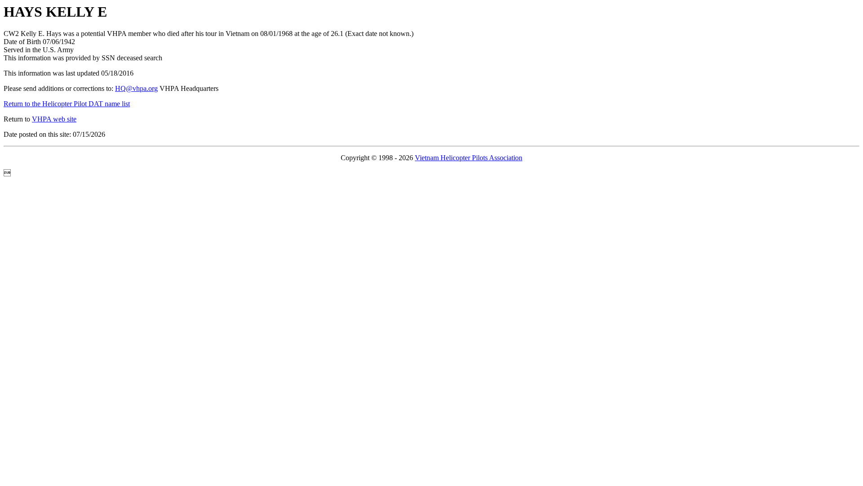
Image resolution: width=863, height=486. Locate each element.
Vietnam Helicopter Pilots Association (468, 158)
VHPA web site (54, 119)
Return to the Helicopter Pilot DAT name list (67, 104)
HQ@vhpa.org (136, 88)
